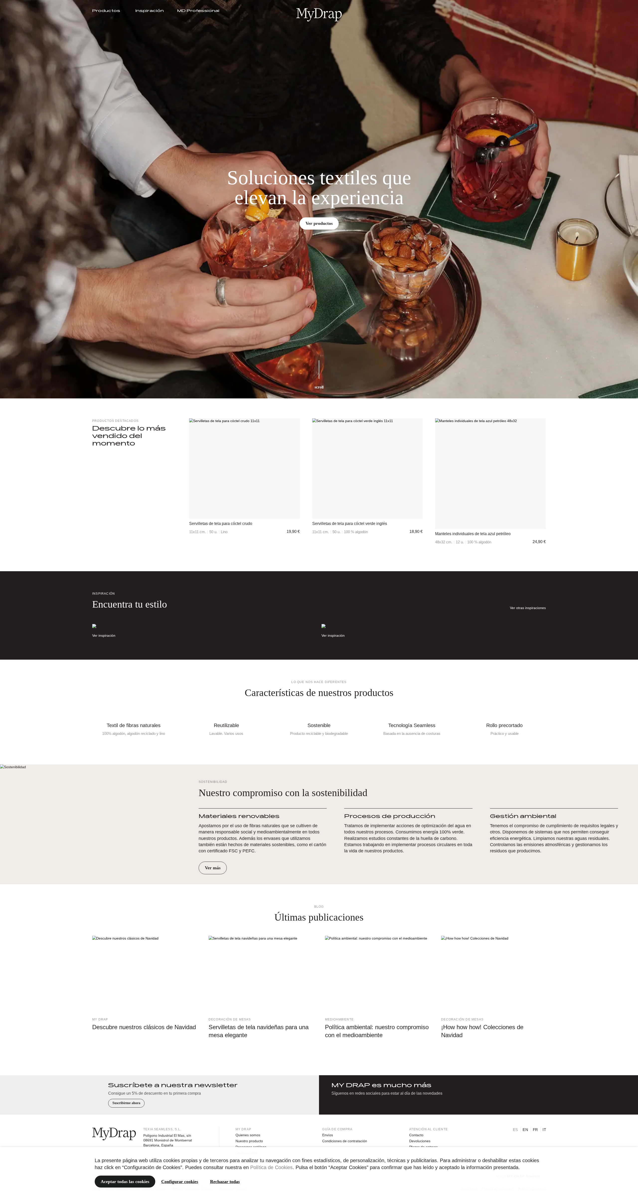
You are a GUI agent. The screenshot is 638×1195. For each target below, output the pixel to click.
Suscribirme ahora (126, 1103)
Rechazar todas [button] (225, 1181)
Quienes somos (248, 1135)
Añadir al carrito (244, 514)
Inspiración (149, 11)
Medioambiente (339, 1019)
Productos (106, 11)
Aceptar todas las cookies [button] (125, 1181)
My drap (100, 1019)
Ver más (213, 867)
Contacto (416, 1135)
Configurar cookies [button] (179, 1181)
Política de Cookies (271, 1167)
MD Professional (198, 11)
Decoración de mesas (230, 1019)
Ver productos (319, 223)
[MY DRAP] (319, 14)
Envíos (327, 1135)
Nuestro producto (249, 1141)
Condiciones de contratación (344, 1141)
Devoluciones (419, 1141)
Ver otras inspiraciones (528, 608)
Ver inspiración (103, 635)
